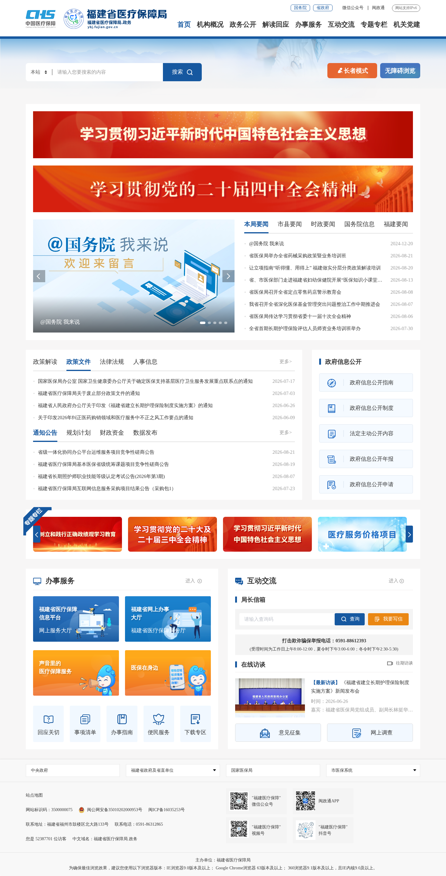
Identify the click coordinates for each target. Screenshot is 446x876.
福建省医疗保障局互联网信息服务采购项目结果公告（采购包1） (107, 488)
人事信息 (145, 361)
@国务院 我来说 (266, 243)
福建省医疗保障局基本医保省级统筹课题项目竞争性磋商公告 (103, 464)
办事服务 (308, 24)
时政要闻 (323, 224)
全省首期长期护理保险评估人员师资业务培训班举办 (305, 328)
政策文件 (78, 361)
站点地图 (34, 795)
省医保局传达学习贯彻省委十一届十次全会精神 (300, 316)
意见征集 (290, 733)
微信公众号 (353, 7)
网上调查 (382, 733)
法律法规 (112, 361)
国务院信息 (359, 224)
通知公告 (45, 432)
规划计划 (78, 432)
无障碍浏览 (400, 70)
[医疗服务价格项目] (362, 534)
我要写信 (393, 618)
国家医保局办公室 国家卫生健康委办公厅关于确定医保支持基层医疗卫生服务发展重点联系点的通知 (145, 381)
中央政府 (39, 770)
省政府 (322, 7)
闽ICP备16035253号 (166, 809)
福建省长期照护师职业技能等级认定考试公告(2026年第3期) (101, 476)
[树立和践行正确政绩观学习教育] (77, 534)
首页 (184, 24)
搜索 (177, 72)
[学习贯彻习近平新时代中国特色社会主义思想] (223, 134)
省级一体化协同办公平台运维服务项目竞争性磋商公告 (96, 452)
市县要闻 (290, 224)
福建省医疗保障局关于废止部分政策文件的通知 (89, 393)
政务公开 (243, 24)
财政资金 (112, 432)
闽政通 (378, 7)
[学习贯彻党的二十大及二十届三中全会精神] (172, 534)
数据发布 (145, 432)
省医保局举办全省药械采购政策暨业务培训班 (297, 255)
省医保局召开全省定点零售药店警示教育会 (295, 292)
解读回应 (275, 24)
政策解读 (45, 361)
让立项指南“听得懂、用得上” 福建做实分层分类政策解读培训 (315, 267)
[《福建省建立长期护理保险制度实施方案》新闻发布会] (270, 697)
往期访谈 (404, 663)
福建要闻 (396, 224)
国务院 (300, 7)
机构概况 (210, 24)
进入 (190, 580)
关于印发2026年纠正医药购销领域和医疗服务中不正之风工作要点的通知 (115, 417)
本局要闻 (256, 224)
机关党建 (407, 24)
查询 (355, 618)
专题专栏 (374, 24)
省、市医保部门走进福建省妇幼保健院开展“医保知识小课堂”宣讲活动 (324, 280)
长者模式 (356, 70)
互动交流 (341, 24)
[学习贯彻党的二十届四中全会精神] (223, 189)
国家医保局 (241, 770)
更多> (285, 361)
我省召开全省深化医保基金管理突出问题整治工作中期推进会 (314, 304)
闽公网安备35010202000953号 (114, 809)
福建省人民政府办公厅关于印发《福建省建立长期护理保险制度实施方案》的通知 (125, 405)
